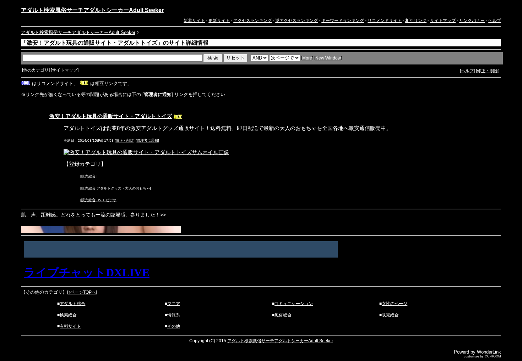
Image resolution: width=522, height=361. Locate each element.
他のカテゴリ (36, 70)
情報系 (173, 314)
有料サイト (70, 326)
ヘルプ (494, 20)
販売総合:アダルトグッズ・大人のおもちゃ (115, 188)
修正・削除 (487, 70)
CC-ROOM (493, 356)
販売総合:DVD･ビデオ (98, 200)
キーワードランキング (342, 20)
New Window (328, 58)
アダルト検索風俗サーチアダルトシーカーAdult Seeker (92, 10)
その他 (173, 326)
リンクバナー (472, 20)
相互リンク (415, 20)
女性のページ (394, 303)
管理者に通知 (147, 140)
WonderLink (489, 352)
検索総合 (68, 314)
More (307, 58)
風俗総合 (283, 314)
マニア (173, 303)
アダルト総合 (72, 303)
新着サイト (194, 20)
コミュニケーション (293, 303)
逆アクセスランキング (296, 20)
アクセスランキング (252, 20)
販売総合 (88, 176)
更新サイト (219, 20)
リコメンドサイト (385, 20)
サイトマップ (443, 20)
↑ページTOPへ (82, 292)
